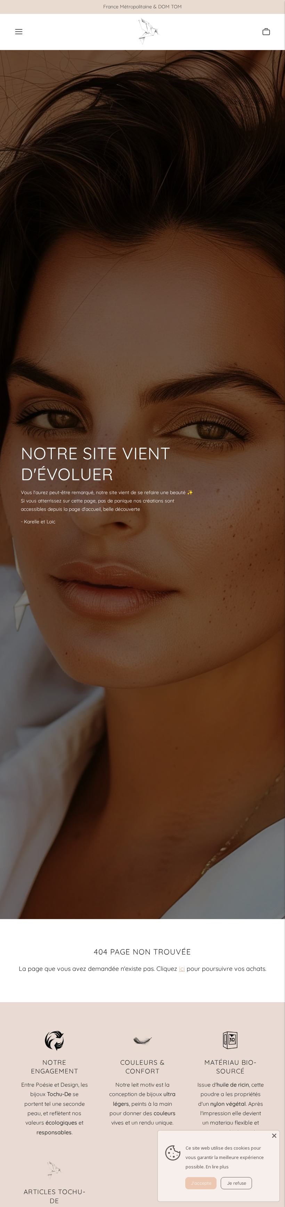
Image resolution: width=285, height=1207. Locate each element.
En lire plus (217, 1167)
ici (182, 969)
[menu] (19, 31)
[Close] (274, 1135)
